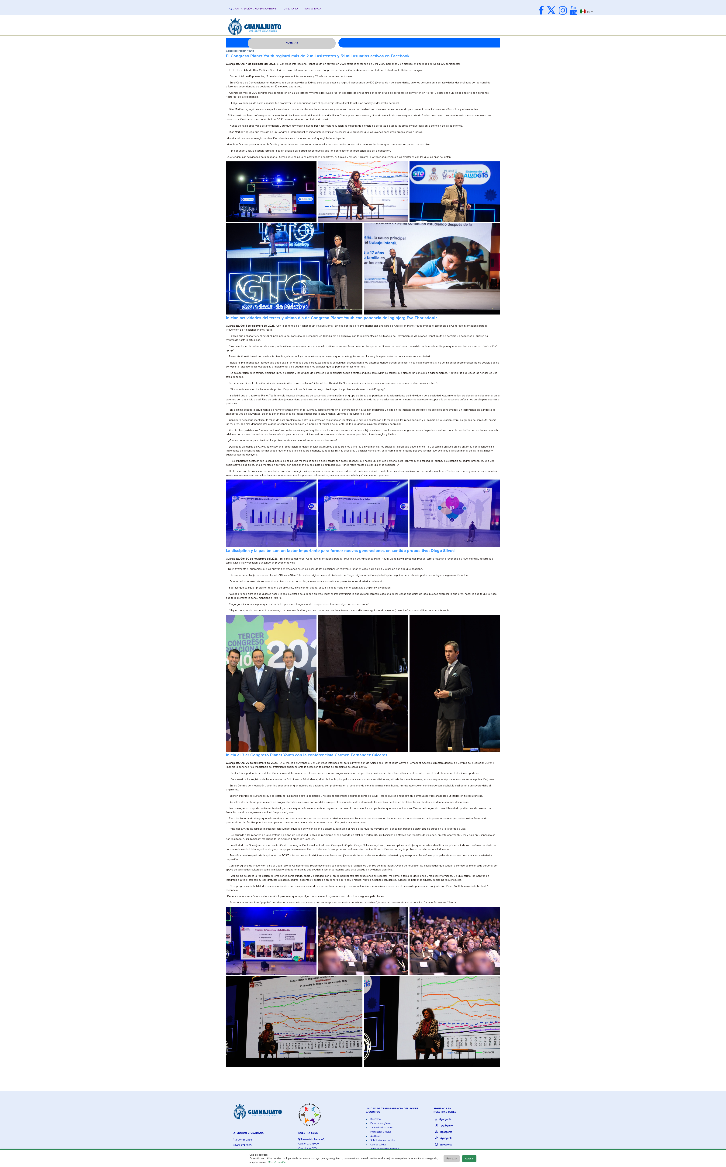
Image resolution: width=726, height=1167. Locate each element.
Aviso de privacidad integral (384, 1149)
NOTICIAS (292, 42)
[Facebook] (542, 11)
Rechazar (451, 1158)
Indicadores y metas (380, 1132)
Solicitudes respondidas (382, 1140)
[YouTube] (574, 11)
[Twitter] (552, 11)
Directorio (375, 1119)
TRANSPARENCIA (311, 9)
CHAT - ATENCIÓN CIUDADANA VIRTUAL (254, 9)
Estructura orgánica (380, 1123)
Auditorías (375, 1136)
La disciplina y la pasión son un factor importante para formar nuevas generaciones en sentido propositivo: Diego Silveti (340, 551)
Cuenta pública (378, 1145)
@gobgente (445, 1119)
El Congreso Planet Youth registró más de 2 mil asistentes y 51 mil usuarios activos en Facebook (318, 56)
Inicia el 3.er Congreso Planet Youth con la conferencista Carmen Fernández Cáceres (306, 755)
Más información (276, 1162)
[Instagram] (564, 11)
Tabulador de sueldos (381, 1128)
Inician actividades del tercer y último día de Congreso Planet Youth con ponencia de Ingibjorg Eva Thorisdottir (331, 318)
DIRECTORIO (291, 9)
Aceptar (469, 1158)
